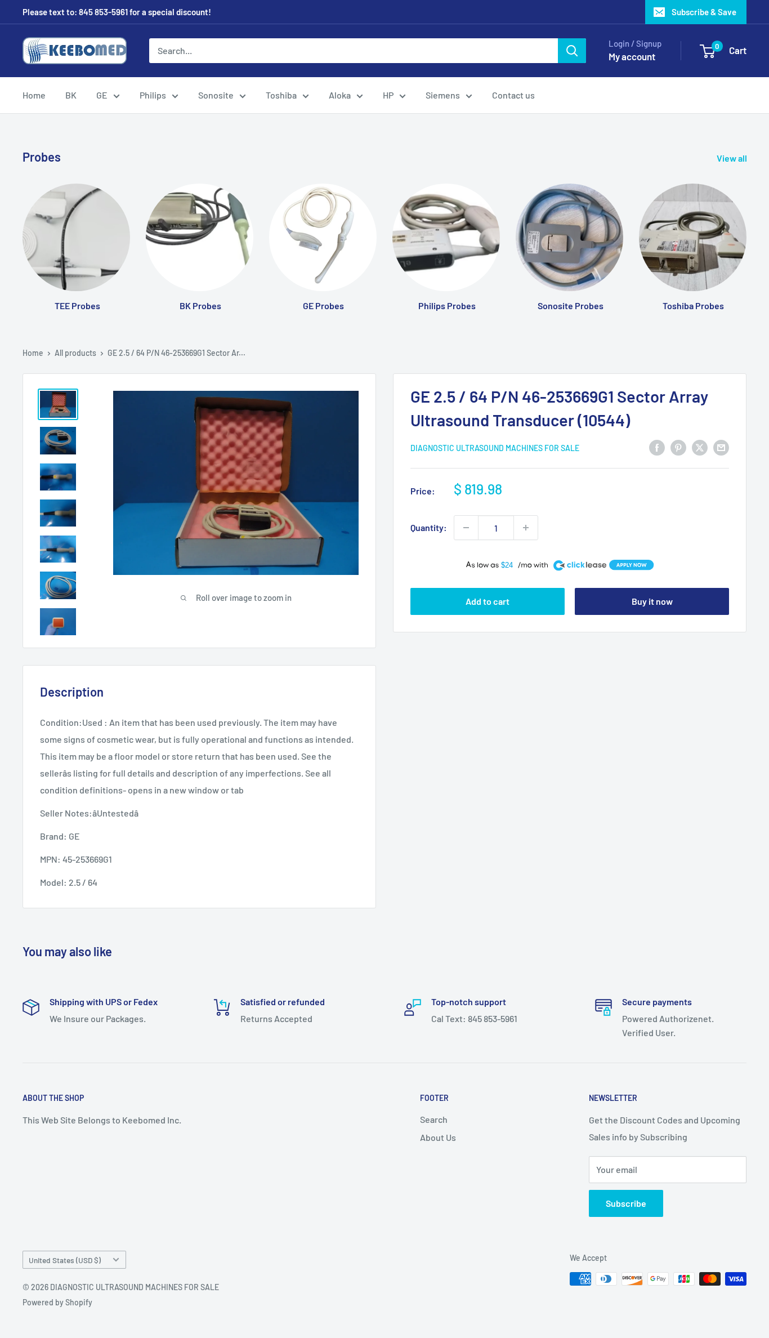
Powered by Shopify (57, 1302)
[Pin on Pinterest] (678, 447)
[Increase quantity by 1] (526, 527)
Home (34, 95)
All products (75, 353)
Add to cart (487, 601)
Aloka (340, 95)
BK (71, 95)
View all (733, 158)
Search (434, 1119)
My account (632, 56)
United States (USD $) (65, 1260)
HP (388, 95)
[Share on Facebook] (657, 447)
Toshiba (281, 95)
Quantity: (428, 527)
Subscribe (626, 1203)
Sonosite (216, 95)
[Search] (572, 50)
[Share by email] (721, 447)
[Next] (746, 236)
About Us (438, 1137)
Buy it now (652, 601)
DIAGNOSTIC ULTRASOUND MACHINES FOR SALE (494, 448)
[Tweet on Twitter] (700, 447)
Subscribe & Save (704, 12)
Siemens (443, 95)
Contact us (513, 95)
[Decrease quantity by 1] (466, 527)
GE (102, 95)
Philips (153, 95)
